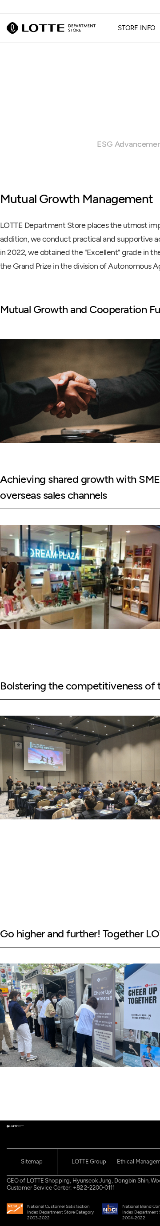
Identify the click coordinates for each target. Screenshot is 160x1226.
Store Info (137, 27)
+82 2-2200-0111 (94, 1187)
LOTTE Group (89, 1161)
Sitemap (32, 1161)
